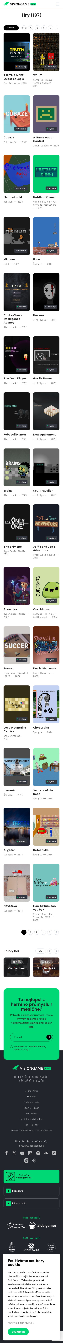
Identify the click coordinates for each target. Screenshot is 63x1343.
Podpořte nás (31, 1102)
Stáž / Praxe (31, 1107)
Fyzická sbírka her (31, 1119)
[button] (49, 951)
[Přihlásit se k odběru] (49, 1037)
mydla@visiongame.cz (31, 1145)
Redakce (31, 1096)
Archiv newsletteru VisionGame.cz (31, 1130)
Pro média (31, 1113)
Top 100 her (31, 1124)
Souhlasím (18, 1331)
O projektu (31, 1090)
